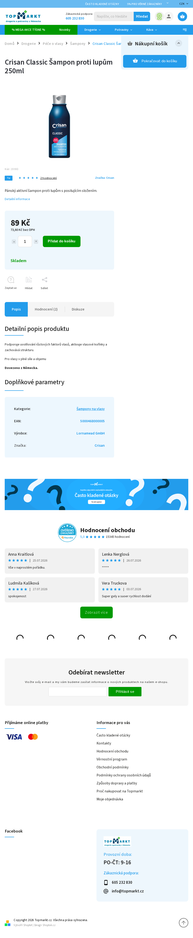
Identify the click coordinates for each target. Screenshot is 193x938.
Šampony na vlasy (90, 408)
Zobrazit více (96, 612)
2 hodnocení (48, 178)
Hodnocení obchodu (107, 530)
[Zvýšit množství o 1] (36, 242)
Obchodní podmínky (112, 767)
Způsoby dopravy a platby (116, 783)
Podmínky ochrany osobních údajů (123, 775)
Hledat (142, 16)
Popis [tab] (16, 309)
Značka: (104, 178)
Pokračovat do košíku (159, 61)
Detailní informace (17, 199)
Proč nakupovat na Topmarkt (119, 791)
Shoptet (27, 925)
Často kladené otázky (102, 4)
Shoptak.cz (49, 925)
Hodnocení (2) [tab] (46, 309)
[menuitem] (28, 30)
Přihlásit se (125, 692)
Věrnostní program (111, 759)
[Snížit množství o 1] (14, 242)
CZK (182, 4)
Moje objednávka (109, 799)
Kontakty (103, 743)
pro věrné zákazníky (144, 4)
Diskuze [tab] (78, 309)
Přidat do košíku (61, 241)
